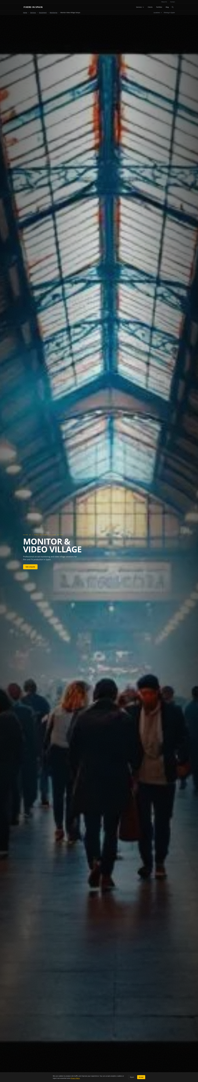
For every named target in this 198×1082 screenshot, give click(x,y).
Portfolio (159, 7)
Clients (150, 7)
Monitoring (53, 13)
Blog (167, 7)
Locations (157, 13)
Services (139, 7)
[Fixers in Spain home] (34, 7)
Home (25, 13)
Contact (172, 2)
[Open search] (172, 7)
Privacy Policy (75, 1078)
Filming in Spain (169, 13)
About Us (164, 2)
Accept (141, 1077)
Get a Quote (30, 567)
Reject (132, 1077)
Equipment (43, 13)
